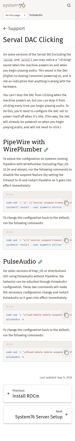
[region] (37, 205)
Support (16, 28)
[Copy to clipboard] (66, 203)
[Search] (69, 5)
